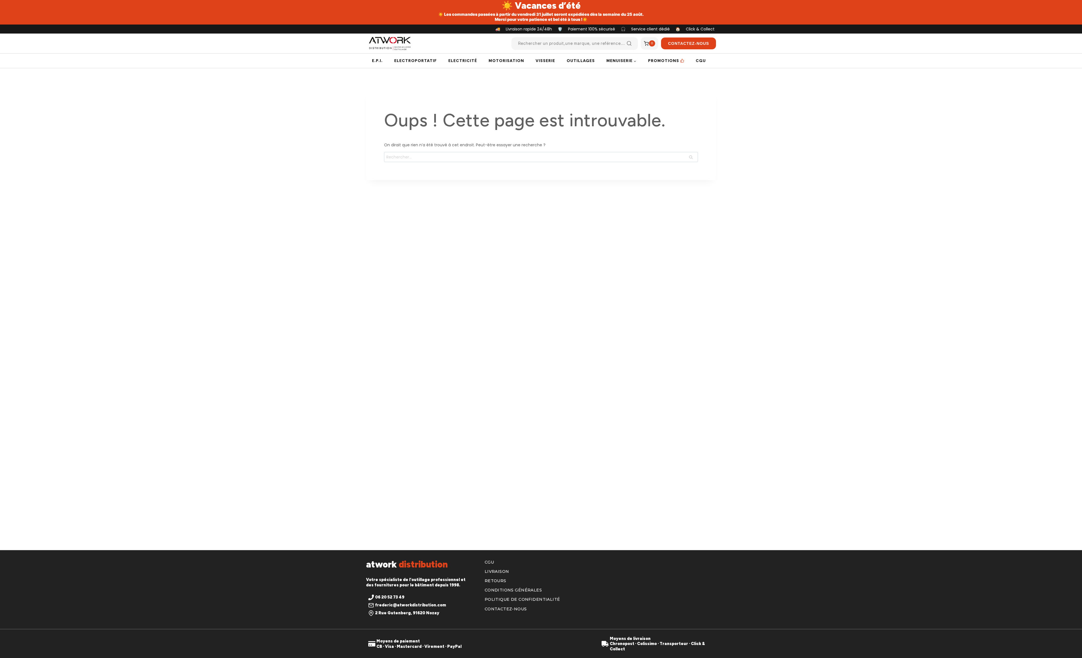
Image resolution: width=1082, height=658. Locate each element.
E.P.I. (377, 60)
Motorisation (506, 60)
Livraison (497, 571)
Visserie (545, 60)
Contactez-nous (506, 608)
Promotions (663, 60)
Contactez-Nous (688, 43)
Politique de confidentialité (522, 599)
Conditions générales (513, 590)
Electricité (462, 60)
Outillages (581, 60)
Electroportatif (415, 60)
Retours (495, 580)
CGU (701, 60)
